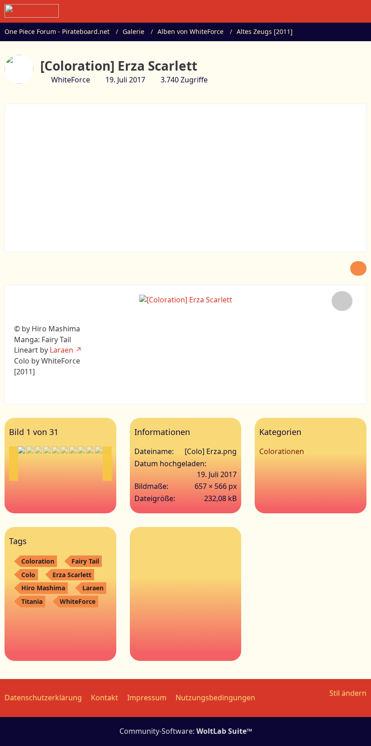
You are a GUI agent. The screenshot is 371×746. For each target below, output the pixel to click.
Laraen (61, 350)
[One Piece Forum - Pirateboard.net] (32, 11)
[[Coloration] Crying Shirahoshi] (64, 450)
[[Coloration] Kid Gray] (47, 450)
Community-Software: (185, 731)
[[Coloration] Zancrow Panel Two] (98, 450)
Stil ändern (347, 693)
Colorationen (281, 451)
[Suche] (314, 11)
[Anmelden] (337, 11)
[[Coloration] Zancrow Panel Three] (90, 450)
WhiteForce (77, 601)
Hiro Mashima (43, 587)
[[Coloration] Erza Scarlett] (21, 450)
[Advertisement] (192, 176)
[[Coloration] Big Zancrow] (72, 450)
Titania (32, 601)
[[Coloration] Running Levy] (29, 450)
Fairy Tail (85, 561)
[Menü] (359, 11)
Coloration (37, 561)
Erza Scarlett (71, 574)
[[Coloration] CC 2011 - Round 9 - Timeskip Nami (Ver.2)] (81, 450)
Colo (28, 574)
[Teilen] (358, 268)
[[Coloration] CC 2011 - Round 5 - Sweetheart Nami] (55, 450)
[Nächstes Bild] (342, 301)
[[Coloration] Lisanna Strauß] (38, 450)
